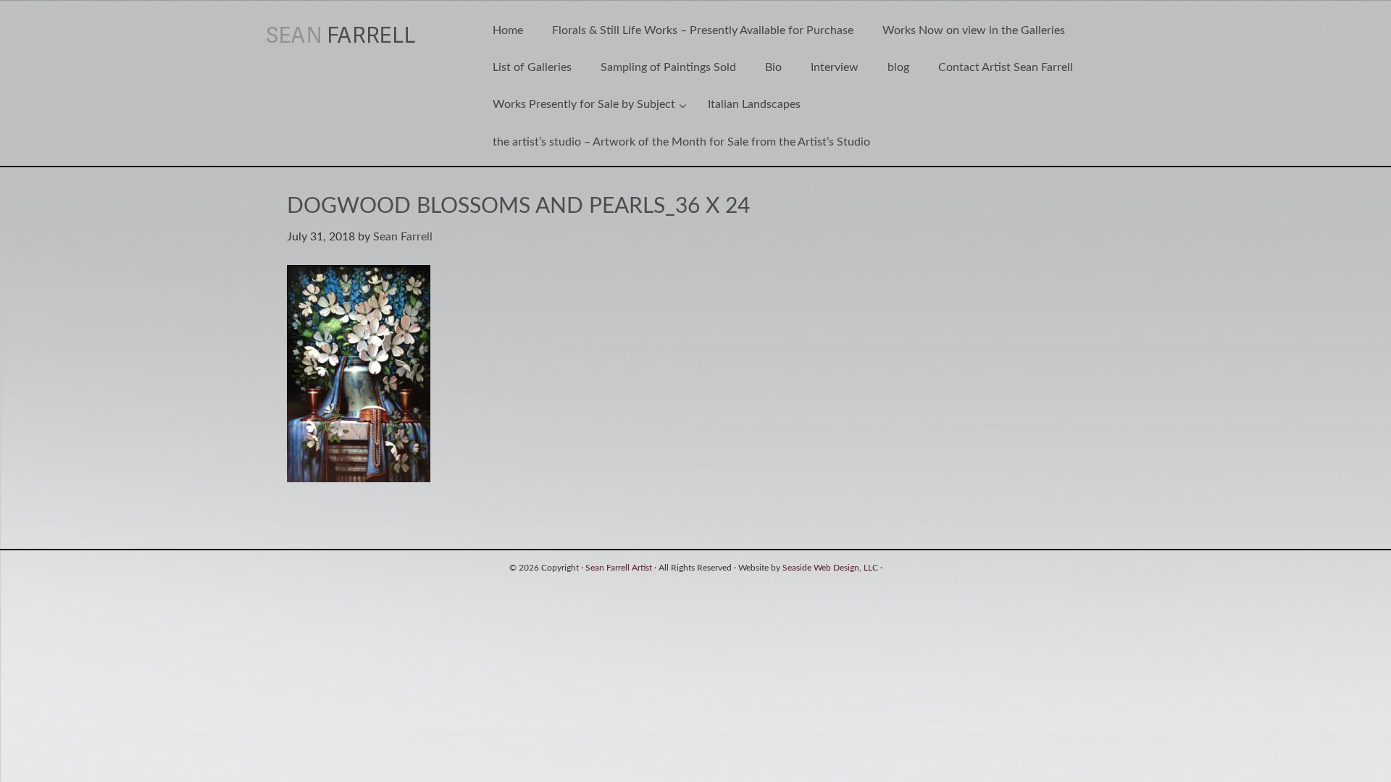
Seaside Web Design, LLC (830, 567)
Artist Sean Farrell (357, 35)
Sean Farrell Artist (618, 567)
